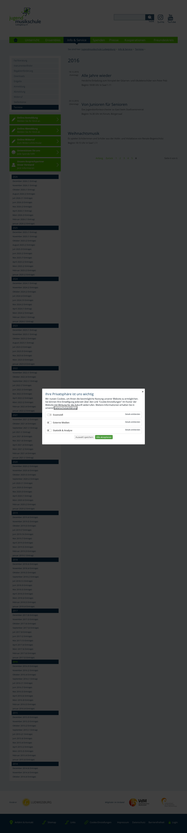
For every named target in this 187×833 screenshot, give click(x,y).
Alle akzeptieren (103, 437)
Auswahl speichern (84, 437)
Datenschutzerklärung (65, 407)
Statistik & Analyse (62, 430)
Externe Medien (61, 422)
